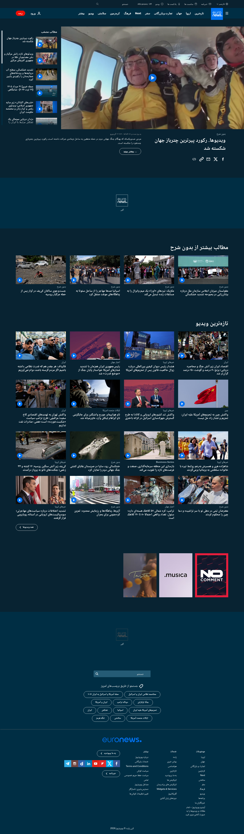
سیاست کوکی (142, 771)
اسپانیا (120, 710)
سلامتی (102, 13)
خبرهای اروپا (168, 362)
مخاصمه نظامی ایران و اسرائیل (142, 695)
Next (138, 13)
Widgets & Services (167, 789)
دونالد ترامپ (122, 702)
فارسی (222, 4)
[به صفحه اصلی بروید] (217, 14)
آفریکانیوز (172, 794)
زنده (20, 13)
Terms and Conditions (137, 766)
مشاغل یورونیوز (141, 785)
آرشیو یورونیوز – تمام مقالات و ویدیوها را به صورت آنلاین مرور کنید (195, 811)
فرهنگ (127, 13)
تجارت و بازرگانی (163, 13)
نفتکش (105, 710)
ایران (226, 362)
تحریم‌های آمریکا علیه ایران (145, 710)
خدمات (173, 752)
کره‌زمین (115, 13)
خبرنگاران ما (200, 803)
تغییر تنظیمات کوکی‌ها (138, 794)
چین (226, 410)
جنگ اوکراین (143, 702)
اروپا (188, 13)
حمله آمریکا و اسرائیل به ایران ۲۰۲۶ (103, 695)
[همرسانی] (208, 159)
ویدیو (91, 13)
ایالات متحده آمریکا (139, 718)
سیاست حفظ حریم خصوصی (136, 776)
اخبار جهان (115, 362)
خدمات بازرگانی (141, 762)
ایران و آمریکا (101, 702)
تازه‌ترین (199, 13)
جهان (179, 13)
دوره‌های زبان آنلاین (168, 799)
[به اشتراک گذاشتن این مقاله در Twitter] (215, 159)
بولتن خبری (172, 762)
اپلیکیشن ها (172, 780)
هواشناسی (172, 766)
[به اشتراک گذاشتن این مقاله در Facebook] (223, 159)
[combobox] (114, 4)
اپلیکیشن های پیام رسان (167, 785)
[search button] (97, 4)
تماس (146, 780)
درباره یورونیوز (141, 757)
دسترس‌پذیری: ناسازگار (138, 789)
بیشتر (145, 752)
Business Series (165, 462)
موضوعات (200, 752)
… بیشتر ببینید (130, 151)
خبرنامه (112, 774)
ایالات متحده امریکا (111, 410)
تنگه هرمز (100, 718)
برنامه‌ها (201, 799)
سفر (147, 13)
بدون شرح (223, 286)
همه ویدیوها (28, 527)
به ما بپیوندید (171, 776)
